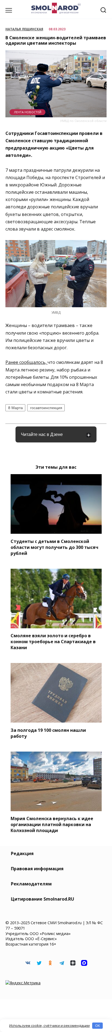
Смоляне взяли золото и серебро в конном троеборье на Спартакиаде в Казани (53, 642)
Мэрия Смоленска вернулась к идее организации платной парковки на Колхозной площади (52, 824)
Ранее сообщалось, (26, 362)
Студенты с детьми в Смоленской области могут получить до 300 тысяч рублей (54, 547)
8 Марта (15, 408)
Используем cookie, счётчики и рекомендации (49, 1025)
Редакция (22, 853)
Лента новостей (27, 112)
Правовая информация (37, 869)
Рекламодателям (31, 884)
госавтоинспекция (46, 408)
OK (97, 1025)
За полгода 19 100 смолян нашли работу (48, 733)
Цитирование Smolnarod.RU (42, 899)
